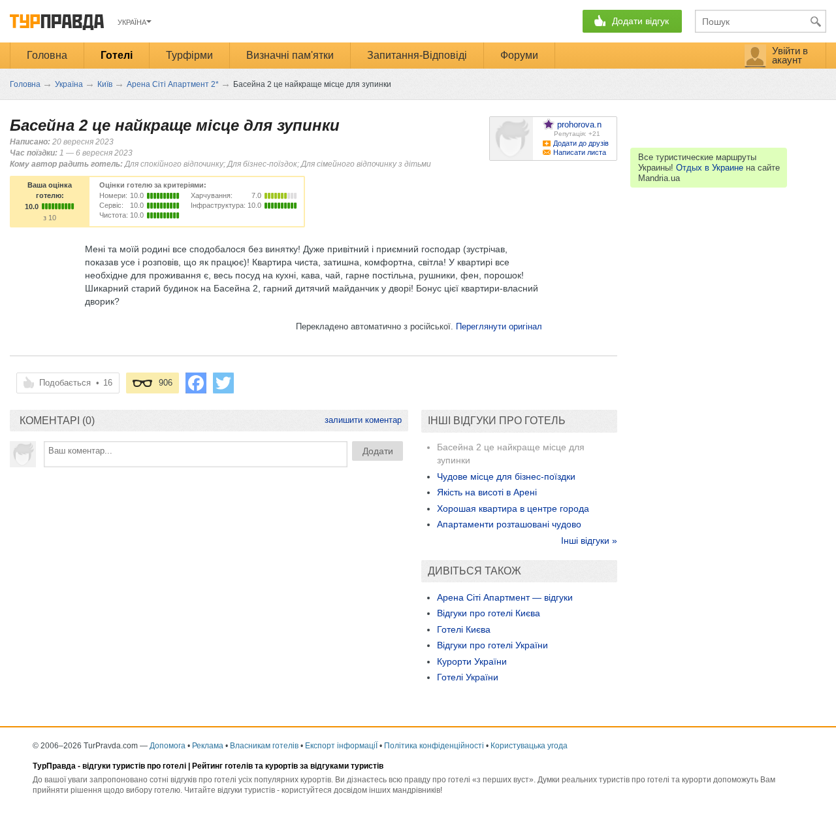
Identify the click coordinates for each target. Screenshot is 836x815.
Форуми (519, 55)
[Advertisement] (209, 571)
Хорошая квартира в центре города (513, 508)
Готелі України (467, 677)
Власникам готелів (264, 745)
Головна (47, 55)
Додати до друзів (581, 143)
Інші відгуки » (589, 540)
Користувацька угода (529, 745)
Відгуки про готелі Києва (488, 613)
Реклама (207, 745)
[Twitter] (223, 383)
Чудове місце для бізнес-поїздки (506, 476)
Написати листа (579, 152)
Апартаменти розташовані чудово (509, 524)
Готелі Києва (463, 629)
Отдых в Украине (709, 168)
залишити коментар (363, 420)
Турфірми (189, 55)
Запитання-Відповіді (417, 55)
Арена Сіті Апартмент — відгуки (505, 597)
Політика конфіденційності (434, 745)
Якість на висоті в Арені (487, 492)
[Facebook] (195, 383)
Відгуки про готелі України (492, 645)
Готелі (117, 55)
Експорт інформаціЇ (341, 745)
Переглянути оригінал (499, 326)
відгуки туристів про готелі (134, 766)
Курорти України (472, 661)
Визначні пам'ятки (290, 55)
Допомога (167, 745)
